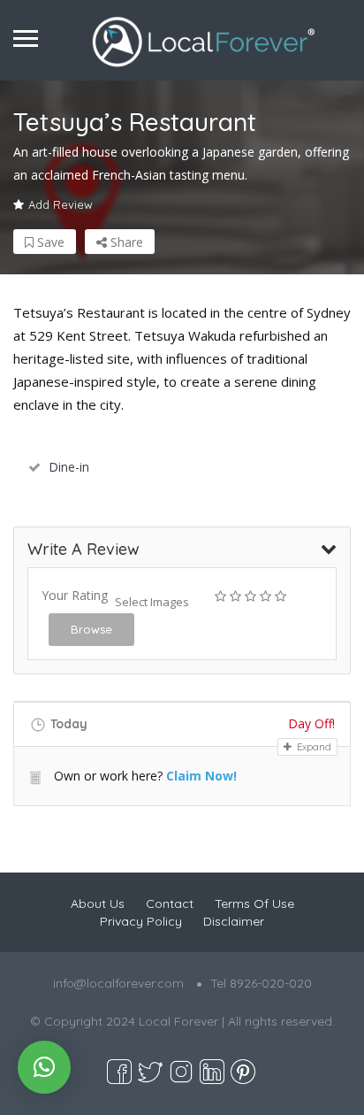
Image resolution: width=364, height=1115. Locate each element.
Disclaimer (233, 921)
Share (125, 242)
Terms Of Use (254, 903)
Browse (91, 629)
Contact (169, 903)
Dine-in (69, 466)
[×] (44, 1067)
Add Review (60, 204)
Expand (312, 747)
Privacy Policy (141, 921)
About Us (98, 903)
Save (49, 242)
